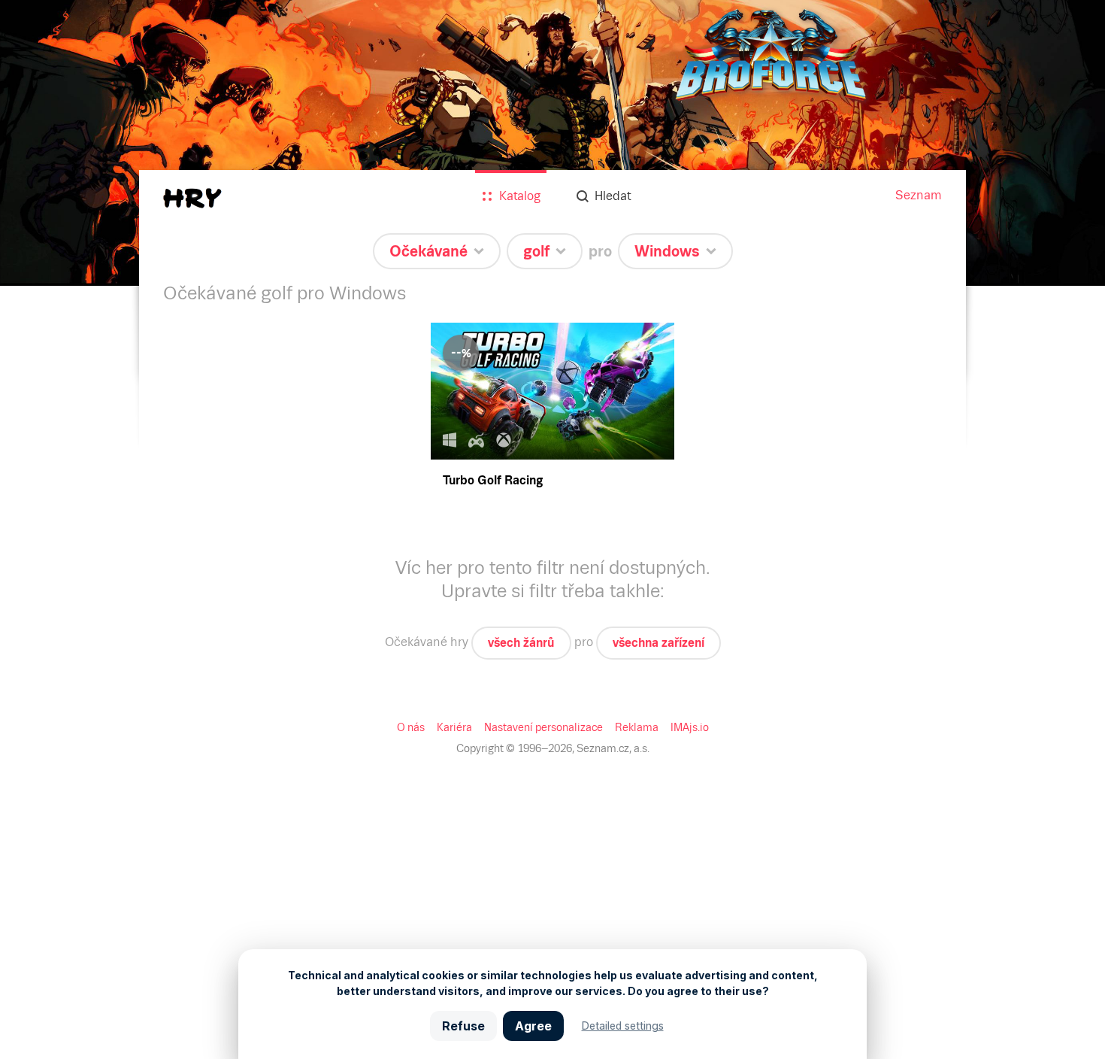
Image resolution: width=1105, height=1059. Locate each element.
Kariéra (454, 727)
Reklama (636, 727)
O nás (411, 727)
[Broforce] (552, 143)
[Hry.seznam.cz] (192, 198)
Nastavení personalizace (543, 727)
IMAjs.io (690, 727)
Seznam (918, 195)
